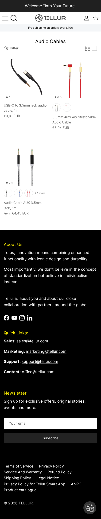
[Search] (15, 18)
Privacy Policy (51, 466)
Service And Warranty (23, 472)
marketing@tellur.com (46, 351)
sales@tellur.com (32, 341)
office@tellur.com (38, 371)
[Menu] (5, 18)
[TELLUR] (50, 18)
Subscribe (50, 438)
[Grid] (87, 48)
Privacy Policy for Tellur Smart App (34, 484)
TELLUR (26, 503)
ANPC (76, 484)
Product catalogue (20, 490)
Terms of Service (18, 466)
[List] (94, 48)
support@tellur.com (40, 361)
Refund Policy (59, 472)
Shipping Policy (17, 478)
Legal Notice (48, 478)
